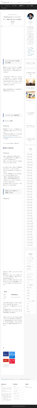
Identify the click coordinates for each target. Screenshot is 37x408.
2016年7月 (29, 191)
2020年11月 (29, 162)
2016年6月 (29, 194)
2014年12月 (29, 223)
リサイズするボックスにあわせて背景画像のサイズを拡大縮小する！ (30, 139)
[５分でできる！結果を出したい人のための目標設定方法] (30, 82)
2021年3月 (29, 156)
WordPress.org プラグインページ (9, 137)
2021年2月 (29, 159)
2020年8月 (29, 170)
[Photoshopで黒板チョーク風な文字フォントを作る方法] (30, 120)
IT (27, 271)
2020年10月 (29, 164)
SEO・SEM (14, 5)
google (28, 290)
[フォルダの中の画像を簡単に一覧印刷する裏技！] (30, 107)
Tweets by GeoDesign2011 (28, 387)
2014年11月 (29, 226)
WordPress (29, 268)
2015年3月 (29, 215)
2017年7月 (29, 175)
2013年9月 (29, 245)
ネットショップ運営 (30, 301)
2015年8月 (29, 205)
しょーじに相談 (30, 47)
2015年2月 (29, 218)
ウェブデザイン (30, 260)
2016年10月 (29, 183)
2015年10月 (29, 199)
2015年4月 (29, 213)
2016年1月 (29, 197)
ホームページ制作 (30, 5)
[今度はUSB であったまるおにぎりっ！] (30, 94)
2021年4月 (29, 154)
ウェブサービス (4, 8)
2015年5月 (29, 210)
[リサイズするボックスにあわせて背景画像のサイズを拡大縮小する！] (30, 133)
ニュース (28, 263)
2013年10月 (29, 242)
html (27, 306)
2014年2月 (29, 231)
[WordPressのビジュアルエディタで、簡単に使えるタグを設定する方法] (12, 33)
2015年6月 (29, 207)
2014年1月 (29, 234)
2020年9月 (29, 167)
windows (28, 311)
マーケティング (7, 5)
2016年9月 (29, 186)
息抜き (28, 298)
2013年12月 (29, 237)
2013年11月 (29, 239)
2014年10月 (29, 229)
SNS (28, 309)
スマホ (28, 303)
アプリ (28, 282)
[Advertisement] (12, 49)
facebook (5, 354)
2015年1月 (29, 221)
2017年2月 (29, 178)
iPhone (28, 295)
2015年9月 (29, 202)
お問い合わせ (30, 55)
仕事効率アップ (21, 5)
